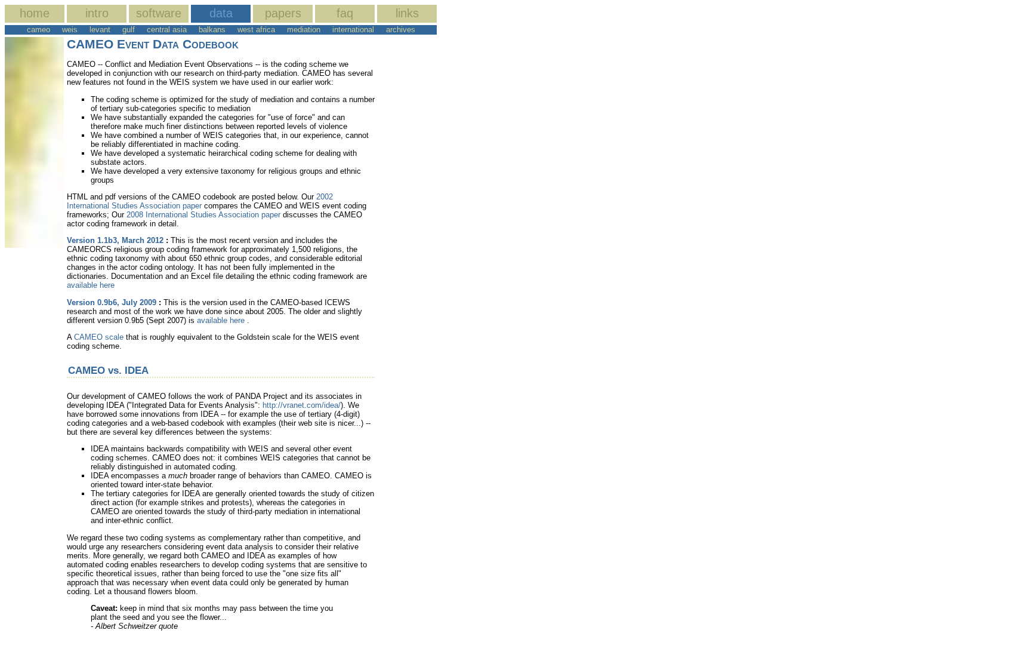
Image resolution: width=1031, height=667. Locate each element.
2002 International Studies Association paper (200, 201)
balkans (212, 29)
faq (345, 13)
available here (91, 285)
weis (70, 29)
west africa (256, 29)
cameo (38, 29)
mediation (303, 29)
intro (97, 13)
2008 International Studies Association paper (203, 214)
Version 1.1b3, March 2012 (116, 240)
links (407, 13)
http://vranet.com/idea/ (302, 405)
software (158, 13)
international (353, 29)
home (35, 13)
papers (283, 13)
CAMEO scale (99, 337)
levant (99, 29)
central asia (167, 29)
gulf (128, 29)
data (221, 13)
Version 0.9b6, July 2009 (113, 302)
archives (400, 29)
